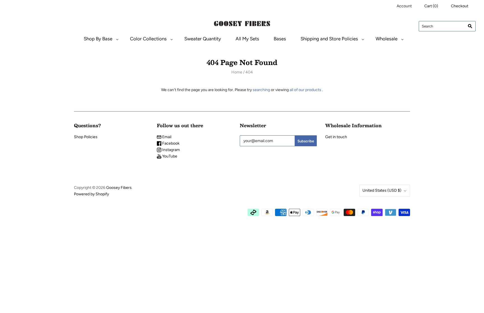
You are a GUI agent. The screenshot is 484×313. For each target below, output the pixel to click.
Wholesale (386, 38)
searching (261, 89)
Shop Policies (85, 137)
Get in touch (336, 137)
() (431, 6)
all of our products (305, 89)
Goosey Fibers (119, 187)
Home (236, 72)
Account (404, 6)
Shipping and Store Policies (329, 38)
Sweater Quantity (202, 38)
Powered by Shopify (91, 194)
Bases (280, 38)
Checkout (459, 6)
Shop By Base (98, 38)
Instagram (170, 149)
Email (166, 137)
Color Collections (148, 38)
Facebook (170, 143)
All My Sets (247, 38)
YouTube (169, 156)
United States (381, 190)
